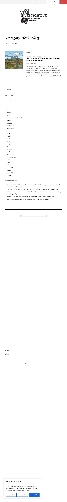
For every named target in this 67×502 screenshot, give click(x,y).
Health (8, 139)
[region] (22, 488)
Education (9, 123)
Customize (11, 495)
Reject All (22, 495)
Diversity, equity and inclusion (15, 118)
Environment (10, 128)
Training (9, 170)
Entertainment (10, 125)
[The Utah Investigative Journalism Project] (33, 16)
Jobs (8, 146)
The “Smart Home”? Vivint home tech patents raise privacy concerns (43, 59)
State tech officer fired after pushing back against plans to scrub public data (38, 189)
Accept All (34, 495)
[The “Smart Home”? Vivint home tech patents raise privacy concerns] (14, 60)
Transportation (10, 173)
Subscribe (63, 2)
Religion (9, 165)
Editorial (9, 120)
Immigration (10, 144)
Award (8, 110)
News (38, 56)
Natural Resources (11, 157)
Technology (43, 56)
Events (8, 131)
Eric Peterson (32, 63)
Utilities (9, 175)
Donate (7, 350)
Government (10, 133)
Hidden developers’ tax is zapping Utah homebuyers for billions (31, 199)
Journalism (9, 149)
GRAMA (9, 136)
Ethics (7, 354)
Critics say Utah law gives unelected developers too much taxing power (34, 196)
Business (9, 112)
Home (6, 43)
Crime (8, 115)
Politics (8, 162)
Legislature (10, 154)
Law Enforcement (11, 152)
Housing (9, 141)
